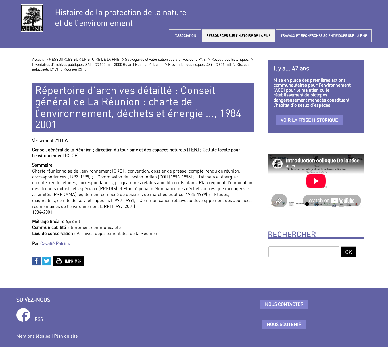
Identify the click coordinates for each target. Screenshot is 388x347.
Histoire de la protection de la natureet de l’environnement (120, 17)
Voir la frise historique (309, 120)
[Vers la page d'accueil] (32, 18)
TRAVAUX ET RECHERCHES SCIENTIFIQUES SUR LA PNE (324, 35)
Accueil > (40, 59)
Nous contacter (284, 304)
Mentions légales (33, 336)
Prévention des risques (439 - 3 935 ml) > (201, 64)
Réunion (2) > (75, 69)
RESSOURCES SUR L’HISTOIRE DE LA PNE (238, 35)
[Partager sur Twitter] (46, 260)
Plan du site (66, 336)
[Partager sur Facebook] (36, 260)
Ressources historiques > (232, 59)
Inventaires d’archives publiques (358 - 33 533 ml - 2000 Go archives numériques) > (99, 64)
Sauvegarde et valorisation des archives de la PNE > (167, 59)
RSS (39, 319)
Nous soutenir (284, 324)
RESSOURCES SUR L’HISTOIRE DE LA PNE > (86, 59)
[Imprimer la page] (69, 260)
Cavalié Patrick (55, 243)
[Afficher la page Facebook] (23, 316)
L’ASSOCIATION (185, 35)
